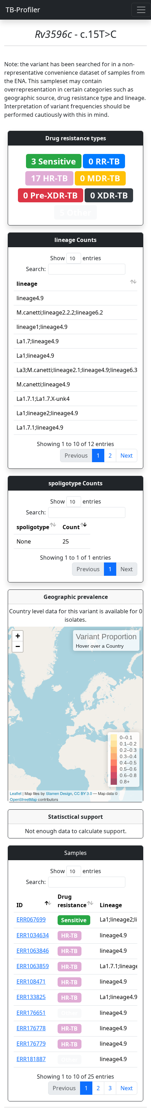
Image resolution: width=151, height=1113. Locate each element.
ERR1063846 (33, 951)
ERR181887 (31, 1059)
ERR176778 (31, 1028)
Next (126, 455)
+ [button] (17, 636)
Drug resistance (72, 901)
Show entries (75, 258)
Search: (36, 269)
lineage (27, 284)
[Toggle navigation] (141, 10)
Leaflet (15, 793)
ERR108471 (31, 981)
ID (20, 905)
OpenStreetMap (23, 799)
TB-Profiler (23, 9)
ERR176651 (31, 1013)
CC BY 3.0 (83, 793)
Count (71, 527)
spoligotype (33, 527)
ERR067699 (31, 919)
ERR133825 (31, 997)
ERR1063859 (33, 966)
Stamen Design (59, 793)
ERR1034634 (33, 935)
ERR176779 (31, 1043)
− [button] (17, 646)
